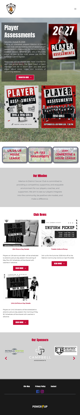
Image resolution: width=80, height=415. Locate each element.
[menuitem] (26, 386)
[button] (75, 9)
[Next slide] (71, 109)
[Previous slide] (8, 109)
